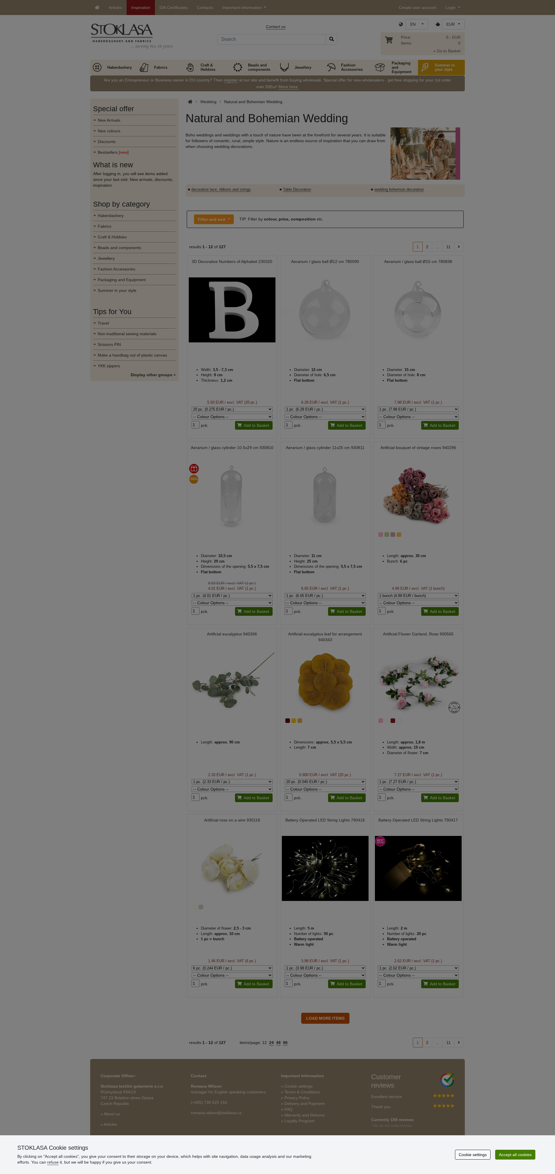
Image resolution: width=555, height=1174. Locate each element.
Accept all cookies (515, 1154)
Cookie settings (473, 1154)
